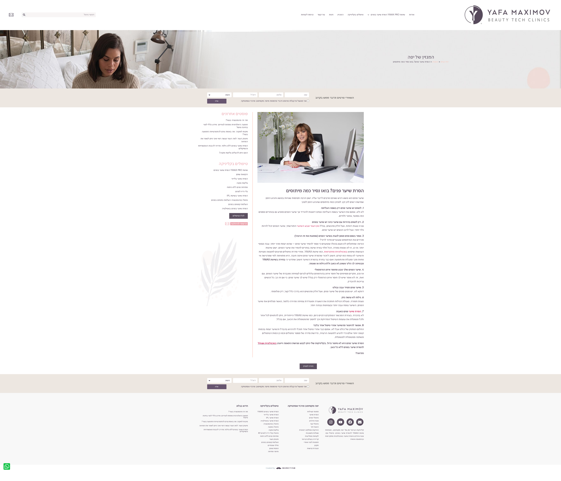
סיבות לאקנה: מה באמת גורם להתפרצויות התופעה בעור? (225, 422)
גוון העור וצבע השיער (308, 226)
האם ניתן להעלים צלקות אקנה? (233, 153)
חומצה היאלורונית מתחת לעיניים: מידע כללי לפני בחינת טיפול (225, 417)
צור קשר (321, 15)
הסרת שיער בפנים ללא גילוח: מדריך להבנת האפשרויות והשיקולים (226, 431)
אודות (411, 15)
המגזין (340, 15)
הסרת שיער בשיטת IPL (237, 196)
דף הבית (445, 62)
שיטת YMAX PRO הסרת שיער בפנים (388, 15)
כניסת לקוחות (307, 15)
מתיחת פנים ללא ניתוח (237, 187)
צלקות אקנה (242, 183)
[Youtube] (340, 422)
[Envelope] (359, 422)
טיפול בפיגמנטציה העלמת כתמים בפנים (229, 200)
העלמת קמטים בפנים (238, 204)
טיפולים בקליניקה (355, 15)
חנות (331, 15)
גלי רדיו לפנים (241, 191)
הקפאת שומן (242, 174)
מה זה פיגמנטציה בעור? (237, 120)
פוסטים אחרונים (235, 114)
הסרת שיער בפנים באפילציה (235, 208)
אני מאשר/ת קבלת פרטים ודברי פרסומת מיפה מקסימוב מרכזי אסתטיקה (274, 101)
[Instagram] (331, 422)
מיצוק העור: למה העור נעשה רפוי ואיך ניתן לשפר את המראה (223, 426)
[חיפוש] (24, 14)
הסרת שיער (355, 311)
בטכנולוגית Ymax (267, 343)
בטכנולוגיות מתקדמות (335, 251)
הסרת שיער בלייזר (239, 179)
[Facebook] (350, 422)
